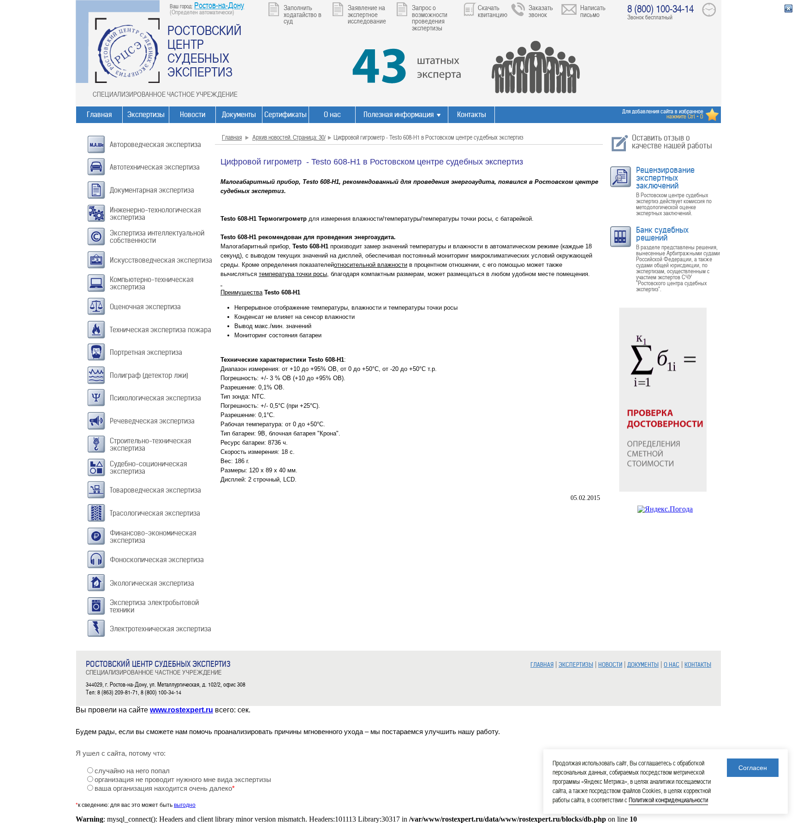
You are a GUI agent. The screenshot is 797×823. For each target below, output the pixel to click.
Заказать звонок (541, 11)
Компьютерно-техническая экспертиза (151, 283)
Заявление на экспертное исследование (367, 14)
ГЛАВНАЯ (541, 665)
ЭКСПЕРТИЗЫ (576, 665)
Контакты (471, 114)
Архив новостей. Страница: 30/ (289, 137)
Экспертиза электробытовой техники (154, 606)
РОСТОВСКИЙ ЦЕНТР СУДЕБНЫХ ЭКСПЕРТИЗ (204, 50)
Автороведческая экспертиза (155, 144)
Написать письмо (593, 11)
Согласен (752, 767)
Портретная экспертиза (146, 352)
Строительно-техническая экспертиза (150, 444)
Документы (239, 114)
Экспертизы (146, 114)
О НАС (671, 665)
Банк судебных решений (662, 234)
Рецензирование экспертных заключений (665, 178)
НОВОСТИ (610, 665)
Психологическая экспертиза (155, 398)
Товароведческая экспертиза (155, 490)
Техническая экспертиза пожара (160, 329)
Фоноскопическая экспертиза (157, 559)
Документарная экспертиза (152, 190)
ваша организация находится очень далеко (165, 788)
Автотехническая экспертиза (155, 167)
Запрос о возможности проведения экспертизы (429, 17)
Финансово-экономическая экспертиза (153, 537)
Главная (99, 114)
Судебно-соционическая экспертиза (148, 467)
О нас (332, 114)
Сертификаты (285, 114)
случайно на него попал (132, 771)
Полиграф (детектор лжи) (149, 375)
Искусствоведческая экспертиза (161, 260)
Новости (192, 114)
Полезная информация (398, 114)
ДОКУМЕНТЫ (643, 665)
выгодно (185, 805)
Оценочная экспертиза (145, 306)
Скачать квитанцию (492, 11)
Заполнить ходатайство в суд (302, 14)
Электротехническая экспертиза (160, 628)
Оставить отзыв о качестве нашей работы (672, 141)
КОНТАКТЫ (697, 665)
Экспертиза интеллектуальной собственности (157, 237)
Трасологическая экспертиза (155, 513)
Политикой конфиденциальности (668, 799)
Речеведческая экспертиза (152, 421)
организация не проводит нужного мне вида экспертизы (183, 779)
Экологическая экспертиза (152, 583)
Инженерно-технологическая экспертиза (155, 214)
